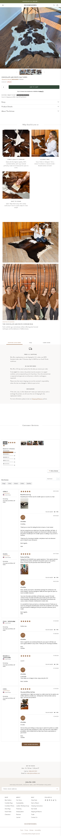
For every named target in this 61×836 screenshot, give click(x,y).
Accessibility (38, 830)
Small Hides (8, 811)
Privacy (26, 830)
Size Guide (34, 808)
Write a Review (54, 471)
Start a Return (35, 803)
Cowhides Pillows (9, 806)
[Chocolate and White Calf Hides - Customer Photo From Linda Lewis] (35, 443)
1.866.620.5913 (33, 771)
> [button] (38, 744)
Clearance (7, 814)
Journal (18, 817)
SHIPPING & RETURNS (14, 342)
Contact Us (34, 817)
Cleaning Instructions (37, 806)
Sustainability (19, 803)
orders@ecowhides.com (33, 773)
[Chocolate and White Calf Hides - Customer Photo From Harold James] (29, 443)
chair (9, 483)
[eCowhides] (30, 5)
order (22, 483)
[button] (3, 5)
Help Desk (34, 800)
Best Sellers (8, 800)
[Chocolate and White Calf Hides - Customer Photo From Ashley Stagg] (23, 443)
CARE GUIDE (46, 342)
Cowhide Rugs (9, 803)
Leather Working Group (22, 806)
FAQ (30, 342)
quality (29, 483)
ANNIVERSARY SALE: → (30, 1)
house (16, 483)
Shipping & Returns (37, 399)
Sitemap (31, 830)
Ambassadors (20, 811)
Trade (32, 814)
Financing (18, 808)
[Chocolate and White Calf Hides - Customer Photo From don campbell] (41, 443)
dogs (3, 483)
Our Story (19, 800)
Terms (21, 830)
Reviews (18, 814)
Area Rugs (8, 808)
